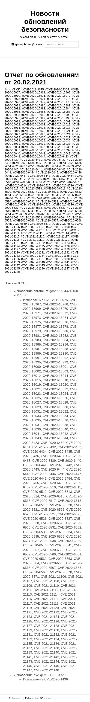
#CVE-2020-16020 (33, 131)
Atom (38, 44)
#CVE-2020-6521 (23, 191)
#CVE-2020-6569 (16, 223)
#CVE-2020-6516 (63, 185)
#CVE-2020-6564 (54, 217)
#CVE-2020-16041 (33, 153)
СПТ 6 (64, 37)
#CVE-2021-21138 (58, 259)
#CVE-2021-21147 (58, 268)
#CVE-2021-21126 (58, 246)
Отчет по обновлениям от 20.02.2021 (42, 78)
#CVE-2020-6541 (23, 211)
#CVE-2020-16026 (33, 137)
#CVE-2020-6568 (71, 220)
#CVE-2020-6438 (39, 166)
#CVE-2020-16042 (58, 153)
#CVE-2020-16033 (58, 143)
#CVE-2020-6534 (16, 204)
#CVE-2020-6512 (47, 182)
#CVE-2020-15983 (33, 108)
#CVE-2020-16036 (58, 147)
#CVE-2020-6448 (39, 175)
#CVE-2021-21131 (33, 252)
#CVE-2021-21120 (57, 239)
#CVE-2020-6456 (31, 179)
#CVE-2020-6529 (54, 198)
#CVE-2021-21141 (58, 262)
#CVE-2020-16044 (33, 156)
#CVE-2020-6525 (39, 195)
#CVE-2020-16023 (33, 134)
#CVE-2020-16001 (58, 121)
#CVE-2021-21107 (33, 227)
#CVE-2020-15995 (58, 118)
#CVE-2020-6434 (23, 163)
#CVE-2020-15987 (58, 111)
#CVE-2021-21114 (57, 233)
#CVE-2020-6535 (39, 204)
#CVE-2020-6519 (54, 188)
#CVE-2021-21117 (57, 236)
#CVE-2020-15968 (33, 92)
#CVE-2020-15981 (58, 105)
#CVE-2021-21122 (33, 243)
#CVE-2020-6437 (16, 166)
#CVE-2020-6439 (63, 166)
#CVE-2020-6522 (47, 191)
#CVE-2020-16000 (33, 121)
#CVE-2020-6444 (23, 172)
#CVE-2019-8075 (33, 89)
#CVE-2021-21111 (57, 230)
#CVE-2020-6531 (23, 201)
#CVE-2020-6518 (31, 188)
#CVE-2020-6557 (47, 211)
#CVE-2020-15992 (33, 118)
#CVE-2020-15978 (58, 102)
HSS (41, 698)
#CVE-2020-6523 (71, 191)
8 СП (43, 37)
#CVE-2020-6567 (47, 220)
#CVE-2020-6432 (54, 159)
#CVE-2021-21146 (33, 268)
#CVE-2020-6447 (16, 175)
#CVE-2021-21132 (58, 252)
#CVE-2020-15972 (58, 95)
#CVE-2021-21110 (33, 230)
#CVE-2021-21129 (58, 249)
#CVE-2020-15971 (33, 95)
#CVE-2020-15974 (33, 99)
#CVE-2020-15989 (33, 115)
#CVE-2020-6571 (63, 223)
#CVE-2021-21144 (58, 265)
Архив (18, 44)
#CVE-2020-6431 (31, 159)
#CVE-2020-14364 (57, 89)
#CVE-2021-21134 (33, 255)
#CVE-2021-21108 (58, 227)
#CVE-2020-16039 (58, 150)
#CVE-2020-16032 (33, 143)
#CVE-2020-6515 (39, 185)
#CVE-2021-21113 (32, 233)
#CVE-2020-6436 (71, 163)
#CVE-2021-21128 (33, 249)
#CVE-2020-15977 (33, 102)
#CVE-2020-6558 (71, 211)
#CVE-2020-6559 (16, 214)
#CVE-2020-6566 (23, 220)
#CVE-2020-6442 (54, 169)
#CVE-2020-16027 (58, 137)
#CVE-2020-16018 (58, 127)
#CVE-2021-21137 (33, 259)
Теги (28, 44)
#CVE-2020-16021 (58, 131)
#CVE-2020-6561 (63, 214)
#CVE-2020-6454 (63, 175)
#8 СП (16, 89)
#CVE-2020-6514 (16, 185)
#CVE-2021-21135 (58, 255)
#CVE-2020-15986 (33, 111)
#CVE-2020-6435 (47, 163)
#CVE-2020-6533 (71, 201)
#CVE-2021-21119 (32, 239)
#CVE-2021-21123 (58, 243)
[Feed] (10, 698)
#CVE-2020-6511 (23, 182)
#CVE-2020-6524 (16, 195)
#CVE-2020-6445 (47, 172)
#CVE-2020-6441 (31, 169)
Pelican (29, 698)
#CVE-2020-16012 (58, 124)
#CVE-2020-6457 (54, 179)
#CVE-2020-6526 (63, 195)
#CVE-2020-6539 (54, 207)
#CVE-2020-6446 (71, 172)
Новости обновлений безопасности (45, 21)
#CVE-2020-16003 (33, 124)
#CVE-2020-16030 (58, 140)
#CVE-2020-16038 (33, 150)
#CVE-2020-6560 (39, 214)
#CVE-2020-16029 (33, 140)
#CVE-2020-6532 (47, 201)
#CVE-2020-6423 (58, 156)
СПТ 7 (53, 37)
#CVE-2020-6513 (70, 182)
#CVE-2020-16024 (58, 134)
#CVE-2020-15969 (58, 92)
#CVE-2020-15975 (58, 99)
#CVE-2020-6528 (31, 198)
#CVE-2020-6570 (39, 223)
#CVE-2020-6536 (63, 204)
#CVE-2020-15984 (58, 108)
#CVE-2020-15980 (33, 105)
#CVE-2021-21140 (33, 262)
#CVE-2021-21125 (33, 246)
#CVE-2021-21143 (33, 265)
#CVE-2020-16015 (33, 127)
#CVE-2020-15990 (58, 115)
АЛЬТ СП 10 (29, 37)
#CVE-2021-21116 (32, 236)
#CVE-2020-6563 (31, 217)
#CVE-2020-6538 (31, 207)
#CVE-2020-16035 (33, 147)
